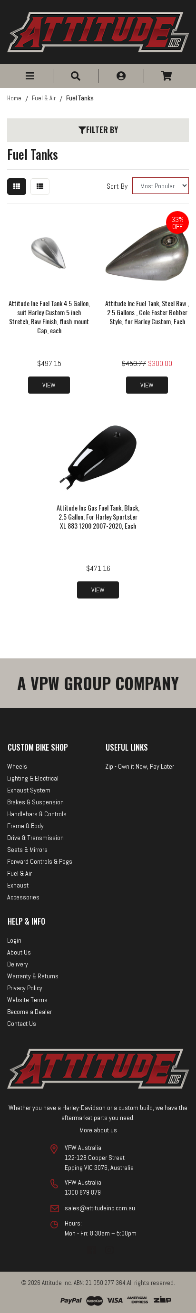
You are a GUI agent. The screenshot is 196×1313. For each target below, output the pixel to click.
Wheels (17, 766)
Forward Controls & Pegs (39, 861)
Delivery (17, 964)
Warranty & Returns (33, 976)
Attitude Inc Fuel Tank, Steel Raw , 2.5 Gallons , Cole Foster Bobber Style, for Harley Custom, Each (147, 312)
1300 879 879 (83, 1192)
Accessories (23, 897)
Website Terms (27, 999)
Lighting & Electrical (33, 778)
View (49, 385)
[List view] (39, 186)
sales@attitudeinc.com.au (100, 1208)
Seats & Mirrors (27, 849)
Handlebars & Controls (37, 814)
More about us (98, 1130)
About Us (19, 952)
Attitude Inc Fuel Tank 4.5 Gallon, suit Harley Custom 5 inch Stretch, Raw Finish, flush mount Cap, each (49, 316)
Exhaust (18, 885)
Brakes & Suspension (35, 802)
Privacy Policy (24, 988)
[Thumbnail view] (16, 186)
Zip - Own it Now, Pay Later (139, 766)
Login (14, 940)
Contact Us (21, 1023)
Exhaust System (28, 790)
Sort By (117, 186)
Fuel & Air (19, 873)
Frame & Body (25, 825)
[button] (30, 76)
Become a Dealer (29, 1011)
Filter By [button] (102, 129)
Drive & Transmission (35, 837)
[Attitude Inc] (98, 31)
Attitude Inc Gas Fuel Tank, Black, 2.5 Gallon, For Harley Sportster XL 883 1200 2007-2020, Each (98, 516)
